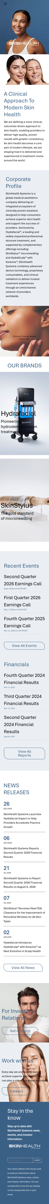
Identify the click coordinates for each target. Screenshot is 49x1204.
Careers (16, 1091)
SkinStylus (17, 505)
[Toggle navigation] (5, 3)
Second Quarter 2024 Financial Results (20, 724)
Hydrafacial (18, 413)
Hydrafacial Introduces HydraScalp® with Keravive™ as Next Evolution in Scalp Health (22, 947)
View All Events (24, 645)
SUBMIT (37, 1160)
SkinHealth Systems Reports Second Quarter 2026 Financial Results (23, 853)
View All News (23, 967)
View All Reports (24, 753)
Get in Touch (20, 1031)
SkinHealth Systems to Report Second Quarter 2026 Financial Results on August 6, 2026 (23, 883)
